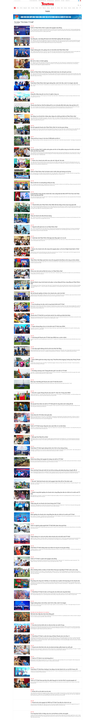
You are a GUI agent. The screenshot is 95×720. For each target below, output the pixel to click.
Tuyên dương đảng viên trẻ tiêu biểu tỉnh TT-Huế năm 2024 (48, 326)
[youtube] (80, 1)
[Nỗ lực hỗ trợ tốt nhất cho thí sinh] (22, 694)
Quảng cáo (68, 0)
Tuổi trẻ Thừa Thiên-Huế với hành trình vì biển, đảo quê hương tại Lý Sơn (51, 171)
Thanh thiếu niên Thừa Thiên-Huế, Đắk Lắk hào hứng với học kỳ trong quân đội (54, 204)
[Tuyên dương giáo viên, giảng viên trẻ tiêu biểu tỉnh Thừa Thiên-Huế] (22, 52)
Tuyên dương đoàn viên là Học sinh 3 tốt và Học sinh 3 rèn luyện (48, 603)
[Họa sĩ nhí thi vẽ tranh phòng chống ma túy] (22, 185)
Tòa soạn (62, 0)
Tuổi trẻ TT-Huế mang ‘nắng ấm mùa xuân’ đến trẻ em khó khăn (48, 426)
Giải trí (62, 7)
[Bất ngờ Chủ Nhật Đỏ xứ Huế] (22, 439)
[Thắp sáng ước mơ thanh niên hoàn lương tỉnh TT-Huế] (22, 506)
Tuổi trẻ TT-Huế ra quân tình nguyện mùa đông (44, 558)
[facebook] (78, 1)
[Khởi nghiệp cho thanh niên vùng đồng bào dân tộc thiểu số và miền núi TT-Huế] (22, 517)
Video (77, 7)
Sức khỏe (32, 7)
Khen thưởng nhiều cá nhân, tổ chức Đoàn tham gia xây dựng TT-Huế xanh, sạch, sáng (54, 569)
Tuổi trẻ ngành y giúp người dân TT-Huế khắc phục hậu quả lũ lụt (48, 525)
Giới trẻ (40, 7)
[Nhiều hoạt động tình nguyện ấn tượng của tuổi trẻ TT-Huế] (22, 461)
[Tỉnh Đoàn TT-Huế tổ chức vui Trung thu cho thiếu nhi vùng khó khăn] (22, 594)
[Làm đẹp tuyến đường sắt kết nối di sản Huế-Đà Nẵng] (22, 351)
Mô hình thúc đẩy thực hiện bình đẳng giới (42, 614)
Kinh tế (21, 7)
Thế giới (36, 7)
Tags (47, 11)
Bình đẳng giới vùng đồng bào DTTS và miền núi (40, 612)
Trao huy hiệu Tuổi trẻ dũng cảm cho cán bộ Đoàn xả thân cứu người (49, 713)
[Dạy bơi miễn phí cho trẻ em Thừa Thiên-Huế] (22, 229)
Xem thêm (80, 8)
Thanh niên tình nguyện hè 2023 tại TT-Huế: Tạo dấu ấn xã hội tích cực (51, 702)
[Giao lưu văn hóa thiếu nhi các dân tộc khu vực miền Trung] (22, 627)
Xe (55, 7)
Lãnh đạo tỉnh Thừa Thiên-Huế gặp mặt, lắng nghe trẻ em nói (49, 238)
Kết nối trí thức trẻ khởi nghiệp (39, 61)
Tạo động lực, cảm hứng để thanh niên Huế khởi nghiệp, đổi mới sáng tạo (51, 39)
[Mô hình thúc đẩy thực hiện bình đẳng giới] (22, 616)
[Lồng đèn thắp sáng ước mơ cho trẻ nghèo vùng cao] (22, 96)
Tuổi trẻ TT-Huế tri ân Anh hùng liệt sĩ (42, 658)
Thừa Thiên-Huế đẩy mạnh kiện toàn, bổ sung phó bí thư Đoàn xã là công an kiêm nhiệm (55, 260)
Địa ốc (29, 7)
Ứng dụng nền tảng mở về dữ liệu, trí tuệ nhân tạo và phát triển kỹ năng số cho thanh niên (55, 581)
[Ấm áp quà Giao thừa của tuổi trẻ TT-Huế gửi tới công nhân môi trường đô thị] (22, 406)
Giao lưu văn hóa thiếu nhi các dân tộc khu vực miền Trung (48, 625)
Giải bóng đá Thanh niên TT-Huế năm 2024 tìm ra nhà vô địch (49, 337)
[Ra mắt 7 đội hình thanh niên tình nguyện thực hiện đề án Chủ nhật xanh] (22, 484)
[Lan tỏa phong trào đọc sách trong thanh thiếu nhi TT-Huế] (22, 307)
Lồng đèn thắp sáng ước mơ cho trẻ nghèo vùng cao (45, 94)
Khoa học (69, 7)
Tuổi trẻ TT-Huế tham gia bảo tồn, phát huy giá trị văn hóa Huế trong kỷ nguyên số (53, 680)
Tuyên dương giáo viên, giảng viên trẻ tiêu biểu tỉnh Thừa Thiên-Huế (49, 50)
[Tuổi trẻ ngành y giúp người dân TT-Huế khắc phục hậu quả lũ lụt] (22, 528)
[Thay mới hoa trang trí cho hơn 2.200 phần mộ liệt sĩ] (22, 141)
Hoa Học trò (57, 0)
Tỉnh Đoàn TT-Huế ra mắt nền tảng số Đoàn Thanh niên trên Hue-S (50, 636)
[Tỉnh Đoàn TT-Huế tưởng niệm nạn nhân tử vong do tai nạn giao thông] (22, 550)
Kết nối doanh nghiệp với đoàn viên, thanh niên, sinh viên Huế (48, 293)
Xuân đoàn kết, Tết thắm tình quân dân (41, 415)
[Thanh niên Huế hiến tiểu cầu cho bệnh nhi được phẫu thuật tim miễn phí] (22, 650)
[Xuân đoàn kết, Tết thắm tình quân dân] (22, 417)
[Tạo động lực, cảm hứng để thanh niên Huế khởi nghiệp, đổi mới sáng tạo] (22, 41)
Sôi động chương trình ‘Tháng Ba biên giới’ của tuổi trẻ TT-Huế (49, 370)
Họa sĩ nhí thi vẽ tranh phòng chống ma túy (43, 182)
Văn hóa (58, 7)
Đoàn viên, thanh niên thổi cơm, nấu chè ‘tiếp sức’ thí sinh (48, 160)
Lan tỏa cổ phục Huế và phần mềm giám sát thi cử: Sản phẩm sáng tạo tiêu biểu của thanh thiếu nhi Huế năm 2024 (55, 150)
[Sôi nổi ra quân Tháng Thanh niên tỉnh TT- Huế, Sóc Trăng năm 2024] (22, 395)
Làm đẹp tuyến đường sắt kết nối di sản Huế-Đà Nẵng (46, 348)
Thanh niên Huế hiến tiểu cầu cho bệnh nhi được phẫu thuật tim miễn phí (52, 647)
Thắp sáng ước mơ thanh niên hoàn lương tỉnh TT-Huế (46, 503)
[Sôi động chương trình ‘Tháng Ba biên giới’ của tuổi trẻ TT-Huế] (22, 373)
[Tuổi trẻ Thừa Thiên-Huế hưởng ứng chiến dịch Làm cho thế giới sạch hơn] (22, 74)
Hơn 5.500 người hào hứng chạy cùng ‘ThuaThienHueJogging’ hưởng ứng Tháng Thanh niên (55, 360)
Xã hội (18, 7)
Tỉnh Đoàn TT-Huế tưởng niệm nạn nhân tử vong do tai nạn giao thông (50, 547)
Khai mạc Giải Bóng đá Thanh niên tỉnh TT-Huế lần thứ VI (46, 381)
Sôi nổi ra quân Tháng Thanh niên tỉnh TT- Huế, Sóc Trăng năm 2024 (51, 392)
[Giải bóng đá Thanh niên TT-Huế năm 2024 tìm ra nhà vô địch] (22, 340)
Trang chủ (15, 8)
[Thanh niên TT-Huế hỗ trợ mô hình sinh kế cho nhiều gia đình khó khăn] (22, 318)
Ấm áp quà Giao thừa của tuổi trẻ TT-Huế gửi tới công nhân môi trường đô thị (52, 404)
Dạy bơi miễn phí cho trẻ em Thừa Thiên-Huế (44, 227)
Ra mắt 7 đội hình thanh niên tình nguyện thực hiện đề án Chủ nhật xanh (52, 481)
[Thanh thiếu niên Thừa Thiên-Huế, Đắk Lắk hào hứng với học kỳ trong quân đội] (22, 207)
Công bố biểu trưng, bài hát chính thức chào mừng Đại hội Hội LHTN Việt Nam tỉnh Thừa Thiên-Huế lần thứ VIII (55, 194)
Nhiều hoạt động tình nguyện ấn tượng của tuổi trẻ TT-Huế (47, 459)
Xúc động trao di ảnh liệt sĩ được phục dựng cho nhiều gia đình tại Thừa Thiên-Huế (53, 116)
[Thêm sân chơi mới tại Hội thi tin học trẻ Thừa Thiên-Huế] (22, 273)
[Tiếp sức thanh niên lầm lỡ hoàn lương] (22, 218)
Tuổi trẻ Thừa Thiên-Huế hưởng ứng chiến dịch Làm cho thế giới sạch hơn (51, 72)
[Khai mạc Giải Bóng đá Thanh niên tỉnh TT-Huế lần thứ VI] (22, 384)
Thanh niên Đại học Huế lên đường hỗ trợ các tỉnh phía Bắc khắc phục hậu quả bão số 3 (54, 105)
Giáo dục (65, 7)
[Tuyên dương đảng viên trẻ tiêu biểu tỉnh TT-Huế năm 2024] (22, 329)
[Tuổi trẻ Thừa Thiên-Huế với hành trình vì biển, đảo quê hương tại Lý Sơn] (22, 174)
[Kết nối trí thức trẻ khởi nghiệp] (22, 63)
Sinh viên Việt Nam (50, 0)
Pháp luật (44, 7)
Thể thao (48, 7)
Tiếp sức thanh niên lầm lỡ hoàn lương (41, 216)
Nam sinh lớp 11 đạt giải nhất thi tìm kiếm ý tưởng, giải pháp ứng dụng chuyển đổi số (54, 470)
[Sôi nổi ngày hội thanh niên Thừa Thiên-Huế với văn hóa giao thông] (22, 130)
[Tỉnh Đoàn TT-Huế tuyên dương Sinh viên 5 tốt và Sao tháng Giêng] (22, 450)
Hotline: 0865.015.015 (33, 0)
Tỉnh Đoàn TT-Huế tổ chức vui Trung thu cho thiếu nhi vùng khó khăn (51, 592)
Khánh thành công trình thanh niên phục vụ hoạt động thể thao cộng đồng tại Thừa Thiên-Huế (55, 282)
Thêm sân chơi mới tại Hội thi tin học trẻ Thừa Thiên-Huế (46, 271)
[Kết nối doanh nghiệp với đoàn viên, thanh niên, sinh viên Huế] (22, 296)
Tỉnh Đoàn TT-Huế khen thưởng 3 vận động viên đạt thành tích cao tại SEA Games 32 (54, 669)
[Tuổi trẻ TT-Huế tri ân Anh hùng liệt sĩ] (22, 661)
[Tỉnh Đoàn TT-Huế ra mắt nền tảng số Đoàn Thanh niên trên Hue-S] (22, 638)
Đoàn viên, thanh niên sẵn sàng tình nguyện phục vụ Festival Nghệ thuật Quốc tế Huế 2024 (55, 249)
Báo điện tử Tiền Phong (47, 4)
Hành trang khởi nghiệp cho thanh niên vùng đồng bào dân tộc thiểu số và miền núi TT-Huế (55, 493)
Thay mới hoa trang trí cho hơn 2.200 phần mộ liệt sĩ (45, 138)
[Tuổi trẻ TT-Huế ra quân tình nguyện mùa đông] (22, 561)
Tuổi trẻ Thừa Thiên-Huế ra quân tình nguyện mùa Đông (46, 27)
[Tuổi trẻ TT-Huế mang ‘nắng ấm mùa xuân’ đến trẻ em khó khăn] (22, 428)
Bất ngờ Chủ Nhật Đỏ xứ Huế (40, 437)
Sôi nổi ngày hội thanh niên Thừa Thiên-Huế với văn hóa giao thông (49, 127)
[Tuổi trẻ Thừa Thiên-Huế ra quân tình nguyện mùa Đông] (22, 30)
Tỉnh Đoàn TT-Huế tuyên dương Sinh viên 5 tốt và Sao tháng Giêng (49, 448)
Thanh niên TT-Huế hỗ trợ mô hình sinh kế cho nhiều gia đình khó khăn (50, 315)
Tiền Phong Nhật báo (42, 0)
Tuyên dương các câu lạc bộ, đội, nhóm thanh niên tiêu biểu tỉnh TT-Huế (50, 536)
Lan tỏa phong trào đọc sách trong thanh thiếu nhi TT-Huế (48, 304)
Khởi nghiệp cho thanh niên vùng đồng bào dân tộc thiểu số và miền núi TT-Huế (53, 514)
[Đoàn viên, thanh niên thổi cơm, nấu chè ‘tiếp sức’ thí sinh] (22, 163)
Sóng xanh (25, 7)
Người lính (52, 7)
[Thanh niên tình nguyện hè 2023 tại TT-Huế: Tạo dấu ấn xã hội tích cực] (22, 705)
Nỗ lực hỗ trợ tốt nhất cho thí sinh (41, 691)
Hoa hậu (73, 7)
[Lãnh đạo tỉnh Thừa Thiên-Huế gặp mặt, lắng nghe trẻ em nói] (22, 240)
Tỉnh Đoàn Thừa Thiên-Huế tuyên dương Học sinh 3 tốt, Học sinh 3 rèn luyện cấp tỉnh (54, 83)
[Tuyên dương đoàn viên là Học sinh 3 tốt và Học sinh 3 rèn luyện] (22, 605)
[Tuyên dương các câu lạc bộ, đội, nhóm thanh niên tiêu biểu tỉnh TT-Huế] (22, 539)
